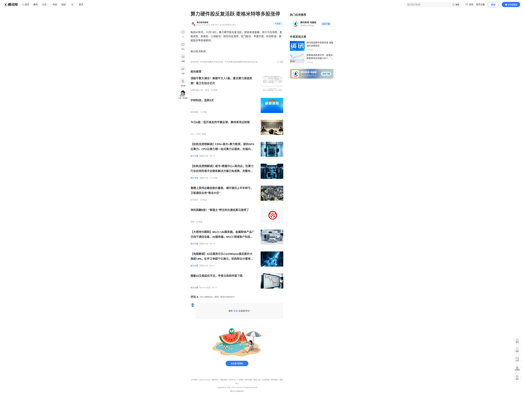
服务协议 (215, 380)
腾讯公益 (257, 380)
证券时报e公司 (196, 90)
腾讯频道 (274, 380)
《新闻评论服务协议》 (227, 297)
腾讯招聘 (248, 380)
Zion (192, 134)
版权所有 (240, 391)
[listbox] (236, 179)
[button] (326, 24)
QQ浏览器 (265, 380)
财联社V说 (204, 156)
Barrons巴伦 (205, 288)
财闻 (192, 222)
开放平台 (232, 380)
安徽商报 (194, 112)
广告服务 (240, 380)
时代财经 (194, 200)
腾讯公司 (233, 391)
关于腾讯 (194, 380)
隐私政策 (223, 380)
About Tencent (204, 380)
